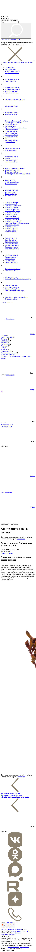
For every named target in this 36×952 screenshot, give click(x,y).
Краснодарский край (11, 135)
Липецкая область (10, 150)
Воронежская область (12, 93)
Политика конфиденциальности (11, 929)
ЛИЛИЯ (8, 39)
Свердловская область (12, 245)
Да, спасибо (5, 20)
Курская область (10, 142)
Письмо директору (16, 931)
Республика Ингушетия (12, 211)
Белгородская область (12, 79)
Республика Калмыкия (12, 212)
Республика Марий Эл (12, 218)
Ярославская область (11, 299)
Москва (3, 62)
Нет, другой (13, 20)
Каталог (3, 335)
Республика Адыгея (11, 202)
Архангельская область (12, 71)
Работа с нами (5, 344)
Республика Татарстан (12, 225)
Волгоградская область (12, 89)
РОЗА (3, 39)
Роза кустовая (15, 39)
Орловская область (11, 184)
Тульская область (10, 260)
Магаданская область (11, 157)
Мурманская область (11, 162)
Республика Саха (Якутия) (13, 221)
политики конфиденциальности (18, 947)
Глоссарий (4, 346)
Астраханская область (12, 73)
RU (2, 391)
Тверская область (10, 257)
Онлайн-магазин (6, 426)
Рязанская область (10, 232)
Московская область (11, 160)
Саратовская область (11, 242)
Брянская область (10, 81)
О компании (5, 341)
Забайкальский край (11, 106)
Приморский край (11, 194)
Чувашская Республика (12, 289)
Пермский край (10, 192)
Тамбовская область (11, 255)
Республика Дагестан (12, 209)
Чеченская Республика (12, 287)
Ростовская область (11, 230)
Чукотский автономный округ (14, 290)
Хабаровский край (11, 277)
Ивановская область (11, 112)
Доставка (4, 342)
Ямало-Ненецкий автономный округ (17, 297)
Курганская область (11, 140)
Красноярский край (11, 136)
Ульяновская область (11, 270)
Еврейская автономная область (15, 99)
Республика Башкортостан (13, 205)
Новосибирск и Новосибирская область (18, 174)
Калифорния (10, 319)
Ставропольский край (12, 249)
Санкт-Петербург (11, 62)
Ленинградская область (12, 148)
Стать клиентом (6, 351)
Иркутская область (11, 114)
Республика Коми (10, 216)
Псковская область (11, 195)
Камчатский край (10, 126)
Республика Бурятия (11, 207)
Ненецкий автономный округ (14, 168)
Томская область (10, 259)
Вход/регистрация (19, 356)
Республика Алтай (11, 204)
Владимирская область (12, 88)
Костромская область (11, 133)
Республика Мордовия (12, 219)
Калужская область (11, 124)
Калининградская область (13, 123)
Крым (6, 138)
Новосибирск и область (25, 62)
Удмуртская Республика (12, 269)
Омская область (10, 180)
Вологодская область (11, 91)
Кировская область (11, 131)
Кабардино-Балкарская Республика (16, 121)
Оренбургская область (12, 182)
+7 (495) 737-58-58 (7, 302)
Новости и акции (6, 337)
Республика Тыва (10, 226)
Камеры (32, 334)
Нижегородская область (12, 170)
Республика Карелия (11, 214)
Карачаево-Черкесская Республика (16, 128)
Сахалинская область (11, 243)
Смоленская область (11, 247)
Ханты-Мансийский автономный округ (18, 279)
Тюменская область (11, 262)
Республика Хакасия (11, 228)
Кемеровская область (11, 129)
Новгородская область (12, 172)
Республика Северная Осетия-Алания (17, 223)
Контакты (4, 339)
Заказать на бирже (7, 553)
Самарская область (11, 238)
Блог (2, 348)
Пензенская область (11, 190)
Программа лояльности (8, 353)
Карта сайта (26, 931)
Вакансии (4, 349)
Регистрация (21, 539)
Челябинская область (11, 285)
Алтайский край (10, 67)
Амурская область (10, 69)
